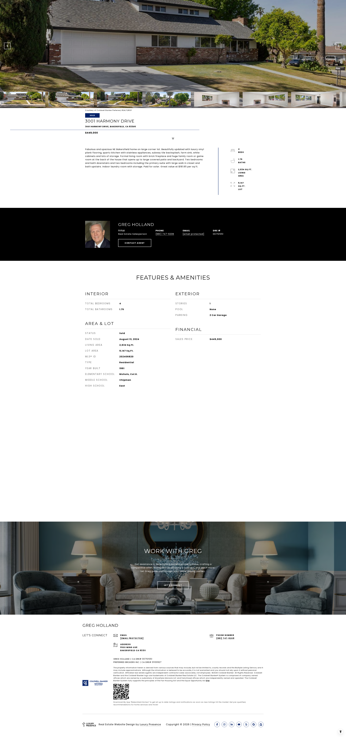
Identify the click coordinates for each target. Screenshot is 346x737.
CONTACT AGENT (135, 243)
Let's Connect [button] (173, 585)
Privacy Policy (201, 724)
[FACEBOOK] (217, 724)
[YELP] (246, 724)
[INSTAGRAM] (224, 724)
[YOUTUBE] (239, 724)
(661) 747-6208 (165, 234)
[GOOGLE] (253, 724)
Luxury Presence (150, 724)
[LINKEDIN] (231, 724)
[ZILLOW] (261, 724)
